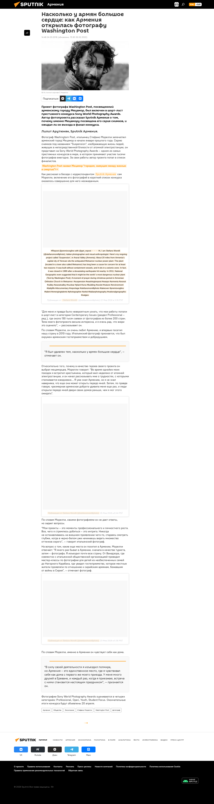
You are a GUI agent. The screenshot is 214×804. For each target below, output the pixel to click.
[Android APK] (190, 781)
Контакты (58, 766)
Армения (46, 710)
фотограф (116, 710)
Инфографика (150, 740)
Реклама (70, 766)
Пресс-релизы (84, 766)
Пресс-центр (177, 740)
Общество (57, 710)
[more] (27, 33)
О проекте (19, 766)
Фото (136, 740)
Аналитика (124, 740)
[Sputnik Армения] (29, 8)
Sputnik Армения (106, 174)
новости (58, 740)
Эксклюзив (69, 710)
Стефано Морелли (84, 710)
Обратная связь (75, 770)
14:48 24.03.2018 (49, 37)
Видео (164, 740)
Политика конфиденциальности (131, 766)
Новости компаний (104, 766)
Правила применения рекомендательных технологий (39, 770)
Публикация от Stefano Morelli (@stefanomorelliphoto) (73, 513)
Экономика (84, 740)
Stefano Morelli (69, 300)
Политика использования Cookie (165, 766)
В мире (111, 740)
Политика (99, 740)
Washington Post (102, 710)
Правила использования (38, 766)
